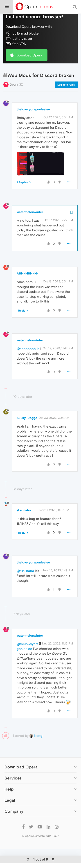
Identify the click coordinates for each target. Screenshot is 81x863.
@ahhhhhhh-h (28, 349)
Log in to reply (66, 84)
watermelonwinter (30, 212)
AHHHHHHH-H (27, 273)
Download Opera (29, 55)
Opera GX (16, 84)
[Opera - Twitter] (31, 826)
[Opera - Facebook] (23, 826)
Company (13, 811)
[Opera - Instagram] (57, 826)
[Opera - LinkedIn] (48, 826)
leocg (38, 735)
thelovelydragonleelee (33, 109)
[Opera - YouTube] (39, 826)
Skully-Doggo (27, 418)
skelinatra (24, 510)
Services (13, 778)
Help (9, 789)
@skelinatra (25, 571)
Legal (9, 800)
